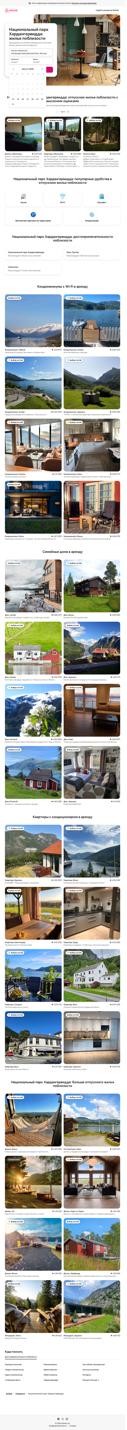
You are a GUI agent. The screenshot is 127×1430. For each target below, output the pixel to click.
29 (37, 99)
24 (13, 99)
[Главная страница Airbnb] (11, 10)
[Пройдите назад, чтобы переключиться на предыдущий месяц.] (13, 69)
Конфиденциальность (58, 1426)
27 (28, 99)
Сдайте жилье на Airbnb (107, 10)
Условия (72, 1426)
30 (42, 99)
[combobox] (31, 53)
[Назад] (57, 112)
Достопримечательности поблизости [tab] (21, 1357)
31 (13, 104)
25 (18, 99)
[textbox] (20, 62)
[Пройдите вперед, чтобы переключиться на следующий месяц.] (42, 69)
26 (23, 99)
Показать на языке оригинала (83, 3)
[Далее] (68, 112)
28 (32, 99)
